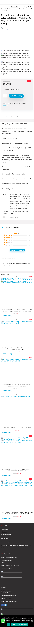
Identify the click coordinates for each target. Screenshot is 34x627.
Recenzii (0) (14, 117)
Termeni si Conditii (7, 560)
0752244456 (9, 598)
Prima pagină (4, 6)
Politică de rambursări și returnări (11, 565)
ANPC (3, 562)
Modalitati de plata (7, 568)
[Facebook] (2, 605)
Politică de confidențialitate (9, 557)
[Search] (31, 2)
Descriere (5, 117)
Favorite (4, 532)
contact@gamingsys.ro (11, 601)
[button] (2, 28)
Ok (9, 624)
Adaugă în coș (16, 96)
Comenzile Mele (6, 534)
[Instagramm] (5, 605)
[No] (32, 621)
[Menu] (2, 2)
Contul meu (5, 529)
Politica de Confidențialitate (19, 624)
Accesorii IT (14, 6)
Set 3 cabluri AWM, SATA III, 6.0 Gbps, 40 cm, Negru (17, 427)
